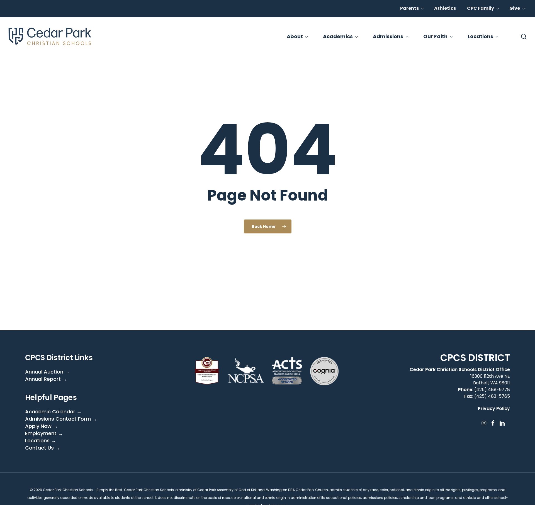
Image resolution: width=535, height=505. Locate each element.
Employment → (44, 433)
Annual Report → (46, 379)
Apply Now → (41, 426)
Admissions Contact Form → (61, 418)
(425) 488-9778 (492, 389)
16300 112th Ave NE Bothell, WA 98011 (490, 379)
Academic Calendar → (53, 411)
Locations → (40, 440)
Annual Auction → (47, 371)
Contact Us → (42, 447)
